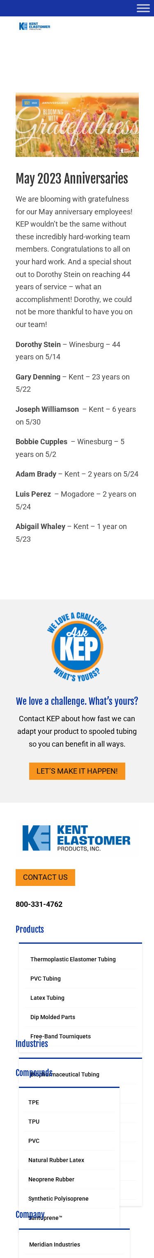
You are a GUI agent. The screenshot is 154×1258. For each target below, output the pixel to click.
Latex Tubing (47, 998)
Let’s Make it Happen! (77, 771)
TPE (33, 1102)
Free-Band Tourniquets (60, 1036)
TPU (33, 1121)
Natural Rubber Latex (56, 1160)
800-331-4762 (39, 904)
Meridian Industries (54, 1244)
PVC (33, 1141)
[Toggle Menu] (143, 8)
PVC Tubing (45, 978)
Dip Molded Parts (52, 1017)
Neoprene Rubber (51, 1179)
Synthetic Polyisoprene (58, 1198)
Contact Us (45, 877)
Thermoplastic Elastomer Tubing (73, 959)
